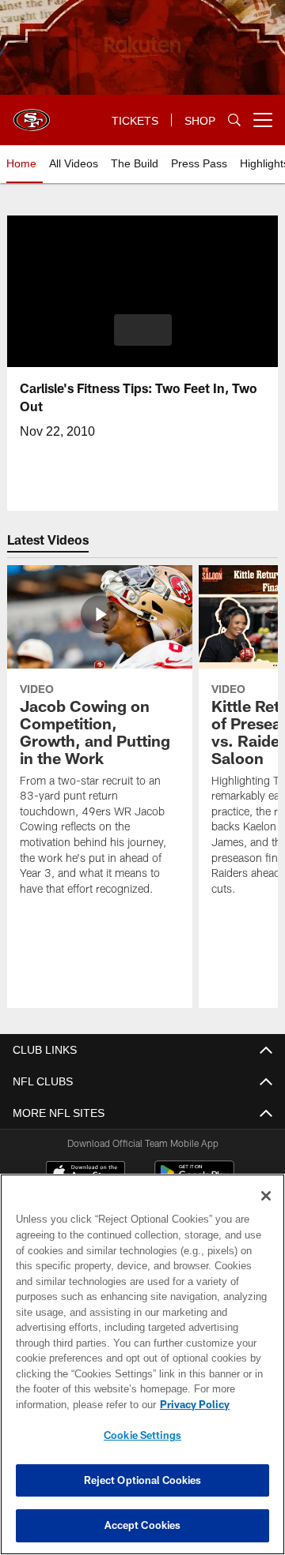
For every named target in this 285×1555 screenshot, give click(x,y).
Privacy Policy (69, 1404)
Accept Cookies (142, 1525)
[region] (142, 1364)
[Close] (266, 1195)
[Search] (234, 120)
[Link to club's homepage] (32, 113)
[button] (143, 330)
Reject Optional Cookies (143, 1480)
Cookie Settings (142, 1435)
